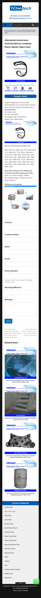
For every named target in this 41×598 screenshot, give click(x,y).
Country (8, 222)
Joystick (7, 561)
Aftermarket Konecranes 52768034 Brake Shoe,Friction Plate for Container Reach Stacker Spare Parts (12, 333)
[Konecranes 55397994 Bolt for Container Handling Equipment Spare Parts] (20, 416)
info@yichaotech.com (21, 18)
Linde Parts (8, 520)
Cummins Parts (9, 532)
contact (20, 590)
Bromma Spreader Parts (12, 544)
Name (8, 247)
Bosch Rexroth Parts (11, 528)
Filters (6, 557)
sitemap (25, 590)
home (15, 590)
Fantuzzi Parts (9, 524)
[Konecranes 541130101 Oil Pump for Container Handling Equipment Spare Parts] (20, 453)
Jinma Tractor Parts (11, 540)
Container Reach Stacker (12, 569)
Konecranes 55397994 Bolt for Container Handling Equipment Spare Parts (20, 418)
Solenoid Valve (9, 553)
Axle (6, 565)
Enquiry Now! (20, 96)
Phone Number (12, 271)
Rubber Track (9, 573)
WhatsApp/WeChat (13, 287)
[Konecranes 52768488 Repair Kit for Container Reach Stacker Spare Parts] (20, 378)
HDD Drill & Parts (10, 549)
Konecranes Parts (14, 30)
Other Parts (8, 578)
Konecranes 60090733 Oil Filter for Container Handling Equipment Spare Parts (20, 494)
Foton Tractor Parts (10, 536)
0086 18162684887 (22, 16)
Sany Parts (8, 515)
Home (6, 30)
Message (9, 300)
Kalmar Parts (9, 507)
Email (8, 259)
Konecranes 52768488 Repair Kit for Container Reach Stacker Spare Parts (20, 381)
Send (8, 321)
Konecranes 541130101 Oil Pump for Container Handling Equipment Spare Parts (20, 456)
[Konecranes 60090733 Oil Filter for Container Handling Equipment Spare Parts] (20, 491)
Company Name (12, 235)
